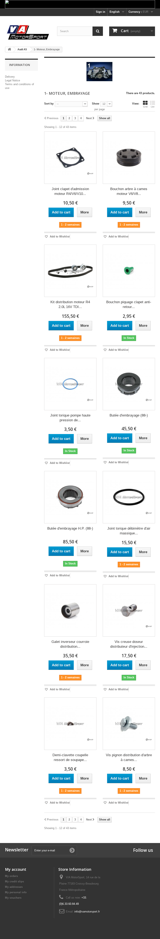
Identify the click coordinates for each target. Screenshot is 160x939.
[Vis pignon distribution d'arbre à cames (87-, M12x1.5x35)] (129, 723)
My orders (11, 876)
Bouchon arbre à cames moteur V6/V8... (128, 191)
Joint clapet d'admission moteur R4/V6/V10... (70, 191)
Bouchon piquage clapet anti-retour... (128, 304)
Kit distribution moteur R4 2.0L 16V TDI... (70, 304)
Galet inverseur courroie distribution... (70, 644)
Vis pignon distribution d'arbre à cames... (129, 757)
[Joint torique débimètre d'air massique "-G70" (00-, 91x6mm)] (129, 497)
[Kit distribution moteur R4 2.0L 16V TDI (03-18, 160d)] (70, 271)
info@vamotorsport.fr (87, 911)
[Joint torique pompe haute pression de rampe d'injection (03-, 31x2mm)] (70, 384)
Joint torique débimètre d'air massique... (128, 530)
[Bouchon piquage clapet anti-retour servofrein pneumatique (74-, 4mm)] (129, 271)
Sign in (100, 11)
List (152, 106)
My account (15, 869)
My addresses (14, 887)
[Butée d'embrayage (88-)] (129, 384)
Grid (145, 106)
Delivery (10, 76)
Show (95, 103)
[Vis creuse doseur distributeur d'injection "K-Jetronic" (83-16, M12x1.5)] (129, 610)
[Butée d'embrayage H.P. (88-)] (70, 497)
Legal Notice (12, 80)
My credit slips (14, 881)
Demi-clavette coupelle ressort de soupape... (70, 757)
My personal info (16, 892)
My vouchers (13, 897)
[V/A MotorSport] (28, 32)
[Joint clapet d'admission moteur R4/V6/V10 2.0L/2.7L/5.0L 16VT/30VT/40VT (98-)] (70, 158)
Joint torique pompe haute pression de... (70, 417)
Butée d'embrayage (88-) (129, 415)
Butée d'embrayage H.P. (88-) (70, 528)
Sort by (49, 103)
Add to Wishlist (59, 236)
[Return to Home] (9, 49)
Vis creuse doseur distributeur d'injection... (128, 644)
